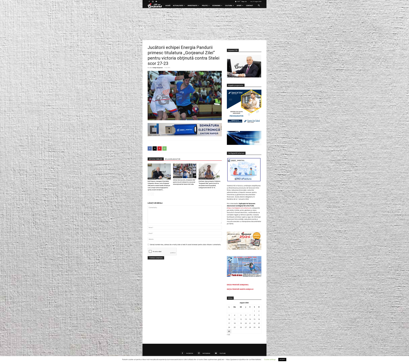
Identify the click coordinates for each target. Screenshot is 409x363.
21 (250, 323)
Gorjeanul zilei (152, 178)
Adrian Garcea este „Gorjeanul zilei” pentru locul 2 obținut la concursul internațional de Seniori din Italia (184, 182)
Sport (239, 5)
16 (259, 319)
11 (234, 319)
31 (229, 331)
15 (254, 319)
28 (250, 327)
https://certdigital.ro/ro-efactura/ (239, 208)
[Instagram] (152, 1)
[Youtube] (156, 1)
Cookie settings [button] (270, 359)
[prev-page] (149, 194)
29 (254, 327)
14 (250, 319)
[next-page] (152, 194)
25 (234, 327)
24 (229, 327)
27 (246, 327)
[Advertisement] (204, 24)
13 (246, 319)
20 (246, 323)
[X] (155, 148)
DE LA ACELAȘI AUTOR (172, 159)
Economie (216, 5)
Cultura (228, 5)
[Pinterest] (159, 148)
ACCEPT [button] (282, 359)
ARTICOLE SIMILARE (155, 159)
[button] (258, 6)
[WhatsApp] (164, 148)
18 (234, 323)
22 (254, 323)
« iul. (228, 334)
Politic (205, 5)
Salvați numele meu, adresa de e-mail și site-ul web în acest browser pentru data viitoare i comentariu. (185, 244)
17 (229, 323)
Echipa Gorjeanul (158, 67)
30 (259, 327)
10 (229, 319)
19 (241, 323)
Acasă (167, 5)
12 (241, 319)
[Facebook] (149, 1)
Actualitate (178, 5)
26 (241, 327)
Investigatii (192, 5)
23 (259, 323)
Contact (249, 5)
